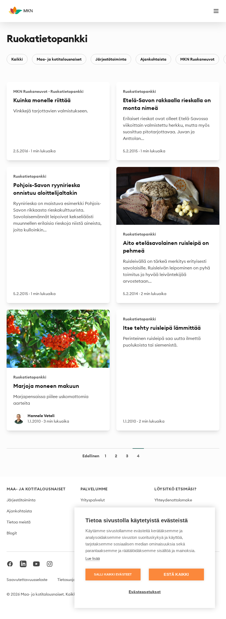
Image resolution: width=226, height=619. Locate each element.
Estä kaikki (176, 574)
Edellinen (90, 455)
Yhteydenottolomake (173, 500)
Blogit (12, 533)
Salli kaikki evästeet (113, 574)
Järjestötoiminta (111, 59)
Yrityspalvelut (92, 500)
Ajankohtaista (153, 59)
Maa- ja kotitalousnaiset (59, 59)
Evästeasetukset (145, 592)
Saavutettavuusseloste (27, 579)
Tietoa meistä (19, 522)
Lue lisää (92, 558)
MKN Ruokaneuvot (197, 59)
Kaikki (17, 59)
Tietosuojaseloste (72, 579)
